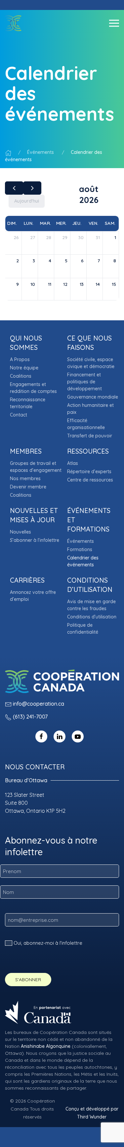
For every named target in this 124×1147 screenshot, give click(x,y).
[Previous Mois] (14, 188)
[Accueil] (8, 152)
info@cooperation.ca (38, 703)
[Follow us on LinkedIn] (59, 736)
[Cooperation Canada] (13, 23)
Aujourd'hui (26, 201)
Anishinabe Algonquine (45, 1046)
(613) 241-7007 (30, 716)
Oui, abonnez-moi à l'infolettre (48, 943)
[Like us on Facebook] (41, 736)
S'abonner (28, 980)
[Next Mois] (32, 188)
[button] (114, 23)
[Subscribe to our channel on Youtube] (78, 736)
